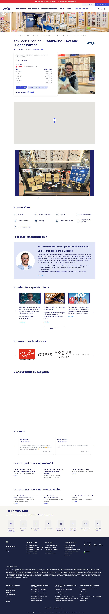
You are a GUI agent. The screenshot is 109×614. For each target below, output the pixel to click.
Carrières (67, 555)
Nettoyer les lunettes (61, 592)
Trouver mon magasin (32, 545)
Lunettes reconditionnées (49, 9)
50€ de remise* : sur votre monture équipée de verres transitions (55, 2)
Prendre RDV (102, 4)
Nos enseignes (69, 547)
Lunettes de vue (21, 9)
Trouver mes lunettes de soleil (34, 547)
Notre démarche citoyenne (72, 549)
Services (78, 9)
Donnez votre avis (37, 49)
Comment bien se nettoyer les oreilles (90, 596)
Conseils (85, 9)
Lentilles (62, 9)
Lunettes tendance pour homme (64, 600)
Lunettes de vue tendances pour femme (66, 598)
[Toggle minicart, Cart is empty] (105, 9)
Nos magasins (89, 4)
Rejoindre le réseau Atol (71, 551)
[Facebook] (31, 93)
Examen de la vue (50, 553)
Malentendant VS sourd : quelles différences (88, 588)
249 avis (28, 49)
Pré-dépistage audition (51, 549)
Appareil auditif (10, 594)
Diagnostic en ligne (50, 547)
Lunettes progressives (61, 594)
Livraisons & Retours (31, 553)
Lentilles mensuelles (36, 600)
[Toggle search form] (94, 9)
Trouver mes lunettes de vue (34, 549)
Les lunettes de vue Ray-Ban (39, 596)
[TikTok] (33, 93)
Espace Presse (69, 553)
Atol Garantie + (49, 551)
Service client (10, 549)
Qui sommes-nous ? (70, 545)
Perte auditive (83, 592)
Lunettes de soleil (33, 9)
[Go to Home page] (6, 8)
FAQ (7, 551)
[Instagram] (28, 93)
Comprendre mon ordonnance (63, 589)
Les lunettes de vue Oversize (39, 594)
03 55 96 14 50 (22, 60)
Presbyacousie (84, 598)
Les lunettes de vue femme (38, 589)
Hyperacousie (83, 594)
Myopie (8, 601)
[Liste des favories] (102, 9)
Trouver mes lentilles (31, 551)
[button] (54, 120)
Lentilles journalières (36, 598)
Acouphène (83, 600)
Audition (69, 9)
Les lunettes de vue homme (39, 592)
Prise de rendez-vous (51, 545)
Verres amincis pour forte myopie (64, 596)
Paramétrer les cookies (77, 612)
